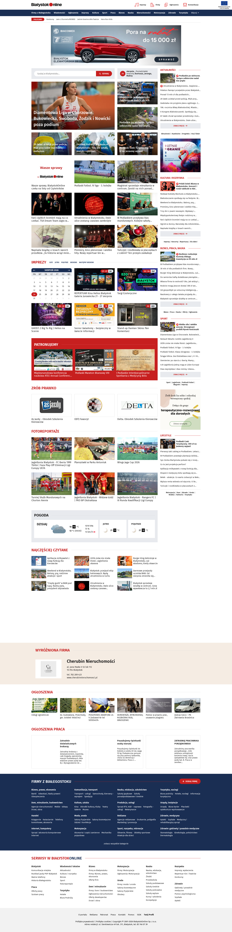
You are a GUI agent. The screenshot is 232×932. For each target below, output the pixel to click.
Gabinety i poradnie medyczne (183, 889)
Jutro (57, 262)
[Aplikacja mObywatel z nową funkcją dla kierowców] (38, 561)
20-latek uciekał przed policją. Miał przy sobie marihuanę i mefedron (178, 99)
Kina (76, 806)
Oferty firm (94, 880)
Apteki (163, 819)
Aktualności (167, 70)
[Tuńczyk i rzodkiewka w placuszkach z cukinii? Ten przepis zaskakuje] (137, 236)
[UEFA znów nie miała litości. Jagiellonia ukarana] (81, 561)
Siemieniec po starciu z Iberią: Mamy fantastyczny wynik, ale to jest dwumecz (178, 360)
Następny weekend (86, 262)
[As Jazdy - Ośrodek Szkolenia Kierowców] (51, 405)
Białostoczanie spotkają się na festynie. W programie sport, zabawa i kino (179, 198)
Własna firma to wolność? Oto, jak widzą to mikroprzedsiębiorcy (179, 281)
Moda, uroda (80, 815)
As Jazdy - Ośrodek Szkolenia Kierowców (47, 421)
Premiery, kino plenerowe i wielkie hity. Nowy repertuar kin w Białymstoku (93, 251)
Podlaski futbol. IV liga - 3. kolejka (92, 185)
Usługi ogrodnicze (40, 715)
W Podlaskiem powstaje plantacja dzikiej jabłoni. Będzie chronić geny (178, 456)
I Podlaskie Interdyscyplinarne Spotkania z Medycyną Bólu (133, 374)
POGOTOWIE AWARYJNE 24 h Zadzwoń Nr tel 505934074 (101, 717)
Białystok (36, 866)
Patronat (104, 914)
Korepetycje (151, 900)
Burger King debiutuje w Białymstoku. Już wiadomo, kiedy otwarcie (145, 561)
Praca (112, 13)
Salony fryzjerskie (82, 819)
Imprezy (143, 5)
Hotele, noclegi (182, 793)
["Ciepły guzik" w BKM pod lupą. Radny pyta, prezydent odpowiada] (38, 586)
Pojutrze (64, 262)
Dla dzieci (193, 242)
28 (57, 294)
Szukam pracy (37, 894)
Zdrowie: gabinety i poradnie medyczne (179, 828)
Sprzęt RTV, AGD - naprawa (129, 806)
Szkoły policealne (154, 890)
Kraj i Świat (195, 134)
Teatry (105, 806)
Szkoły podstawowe (155, 883)
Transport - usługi (82, 793)
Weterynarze (130, 809)
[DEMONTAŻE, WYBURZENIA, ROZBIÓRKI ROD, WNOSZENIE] (130, 705)
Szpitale (171, 819)
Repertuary (184, 242)
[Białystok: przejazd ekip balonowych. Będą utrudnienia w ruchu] (81, 573)
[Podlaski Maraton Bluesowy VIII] (94, 360)
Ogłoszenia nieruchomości (101, 894)
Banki (34, 793)
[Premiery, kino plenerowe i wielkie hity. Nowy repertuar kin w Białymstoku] (94, 236)
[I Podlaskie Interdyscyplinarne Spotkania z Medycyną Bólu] (135, 360)
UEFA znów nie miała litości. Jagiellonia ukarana (100, 561)
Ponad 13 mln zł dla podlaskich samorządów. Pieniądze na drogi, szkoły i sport (179, 94)
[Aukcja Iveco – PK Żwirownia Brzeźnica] (187, 705)
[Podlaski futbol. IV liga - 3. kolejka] (94, 171)
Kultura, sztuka (81, 802)
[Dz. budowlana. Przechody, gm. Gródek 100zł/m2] (73, 705)
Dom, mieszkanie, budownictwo (47, 802)
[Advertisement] (116, 616)
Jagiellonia (176, 382)
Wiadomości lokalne (70, 866)
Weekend (73, 262)
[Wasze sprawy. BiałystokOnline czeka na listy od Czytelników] (51, 171)
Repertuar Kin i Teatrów (185, 874)
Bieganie (176, 384)
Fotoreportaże (45, 431)
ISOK (139, 914)
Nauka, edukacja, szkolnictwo (132, 789)
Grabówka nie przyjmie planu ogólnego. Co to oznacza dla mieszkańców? (179, 103)
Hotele (63, 894)
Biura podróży (166, 793)
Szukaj (105, 73)
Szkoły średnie (152, 886)
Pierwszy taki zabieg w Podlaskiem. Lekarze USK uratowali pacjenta (180, 451)
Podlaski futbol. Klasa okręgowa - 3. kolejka (180, 352)
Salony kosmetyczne (101, 819)
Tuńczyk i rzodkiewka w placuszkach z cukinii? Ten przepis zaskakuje (137, 251)
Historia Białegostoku (41, 880)
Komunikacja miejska (41, 870)
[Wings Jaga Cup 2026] (137, 448)
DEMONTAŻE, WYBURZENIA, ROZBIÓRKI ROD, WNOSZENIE (130, 717)
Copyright (117, 921)
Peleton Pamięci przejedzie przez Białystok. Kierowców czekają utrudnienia (180, 90)
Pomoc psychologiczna (185, 894)
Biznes (122, 13)
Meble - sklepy (61, 806)
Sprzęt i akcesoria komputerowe (46, 832)
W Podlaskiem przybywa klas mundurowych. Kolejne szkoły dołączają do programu (133, 219)
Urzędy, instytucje (169, 802)
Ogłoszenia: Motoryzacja (128, 874)
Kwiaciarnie (48, 819)
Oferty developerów (98, 897)
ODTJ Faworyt (81, 419)
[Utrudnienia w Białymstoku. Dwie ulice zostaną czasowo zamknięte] (94, 204)
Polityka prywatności (84, 921)
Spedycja (88, 796)
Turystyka (183, 13)
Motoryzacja (159, 13)
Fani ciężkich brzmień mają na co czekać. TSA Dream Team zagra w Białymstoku (49, 219)
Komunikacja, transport (85, 789)
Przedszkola (151, 880)
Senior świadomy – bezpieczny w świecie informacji (92, 330)
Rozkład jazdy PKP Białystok (44, 874)
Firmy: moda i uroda (126, 884)
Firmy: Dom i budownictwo (101, 890)
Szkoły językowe (124, 793)
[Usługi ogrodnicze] (44, 705)
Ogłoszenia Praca (48, 729)
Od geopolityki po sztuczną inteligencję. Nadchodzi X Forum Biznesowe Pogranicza (179, 290)
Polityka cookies (103, 921)
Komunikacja (193, 5)
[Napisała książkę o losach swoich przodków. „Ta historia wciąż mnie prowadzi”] (51, 236)
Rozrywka (179, 866)
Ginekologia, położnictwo (185, 832)
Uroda (191, 492)
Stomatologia (166, 832)
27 (51, 294)
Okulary (120, 894)
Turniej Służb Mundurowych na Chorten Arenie (48, 499)
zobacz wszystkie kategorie (116, 843)
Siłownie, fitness (124, 832)
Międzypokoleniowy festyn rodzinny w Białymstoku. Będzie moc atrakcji (177, 215)
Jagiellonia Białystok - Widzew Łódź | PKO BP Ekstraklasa (93, 499)
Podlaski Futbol (188, 382)
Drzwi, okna (36, 809)
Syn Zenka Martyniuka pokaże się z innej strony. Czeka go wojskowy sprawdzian (178, 460)
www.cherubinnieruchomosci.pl (82, 677)
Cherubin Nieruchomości (91, 661)
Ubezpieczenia (38, 796)
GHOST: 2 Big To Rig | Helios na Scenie (48, 330)
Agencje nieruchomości (42, 806)
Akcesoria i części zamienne (87, 832)
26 (46, 294)
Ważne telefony (38, 877)
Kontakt (121, 914)
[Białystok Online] (46, 5)
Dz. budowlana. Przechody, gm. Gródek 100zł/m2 (73, 716)
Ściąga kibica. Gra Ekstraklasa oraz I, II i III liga (179, 356)
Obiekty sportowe (142, 832)
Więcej (194, 13)
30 (69, 294)
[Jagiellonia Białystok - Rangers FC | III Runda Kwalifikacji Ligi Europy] (137, 483)
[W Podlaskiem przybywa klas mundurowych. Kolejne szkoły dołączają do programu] (137, 204)
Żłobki (149, 876)
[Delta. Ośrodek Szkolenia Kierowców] (137, 405)
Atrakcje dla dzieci (125, 835)
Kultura (95, 13)
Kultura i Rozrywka (172, 178)
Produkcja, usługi (126, 802)
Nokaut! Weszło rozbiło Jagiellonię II (176, 339)
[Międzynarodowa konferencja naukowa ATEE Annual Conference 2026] (53, 360)
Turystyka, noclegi (169, 789)
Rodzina (172, 495)
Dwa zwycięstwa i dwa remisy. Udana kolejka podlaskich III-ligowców (177, 369)
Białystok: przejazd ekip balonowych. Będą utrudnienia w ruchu (101, 573)
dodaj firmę (191, 781)
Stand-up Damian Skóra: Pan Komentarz (133, 330)
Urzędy (163, 806)
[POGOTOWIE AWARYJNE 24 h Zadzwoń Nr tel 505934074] (102, 705)
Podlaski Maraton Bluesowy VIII (92, 373)
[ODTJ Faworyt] (94, 405)
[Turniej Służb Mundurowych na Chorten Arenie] (51, 483)
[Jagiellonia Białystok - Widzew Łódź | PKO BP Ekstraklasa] (94, 483)
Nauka (131, 13)
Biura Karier (173, 806)
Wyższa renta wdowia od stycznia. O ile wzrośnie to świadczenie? (177, 481)
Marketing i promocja (127, 822)
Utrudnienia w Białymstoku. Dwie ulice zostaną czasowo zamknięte (92, 219)
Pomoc (131, 914)
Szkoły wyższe (152, 893)
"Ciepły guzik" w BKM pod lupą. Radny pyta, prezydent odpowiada (59, 586)
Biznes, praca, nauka (172, 248)
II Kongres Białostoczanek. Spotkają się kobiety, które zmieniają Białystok (178, 112)
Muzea (85, 809)
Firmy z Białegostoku (41, 13)
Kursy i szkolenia (153, 896)
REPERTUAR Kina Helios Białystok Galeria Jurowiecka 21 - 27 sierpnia (93, 295)
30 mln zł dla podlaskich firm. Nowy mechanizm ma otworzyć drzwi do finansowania (176, 268)
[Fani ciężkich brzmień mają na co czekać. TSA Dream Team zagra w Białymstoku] (51, 204)
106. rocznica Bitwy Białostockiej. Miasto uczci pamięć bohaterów (178, 107)
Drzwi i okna (94, 900)
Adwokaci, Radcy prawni (49, 793)
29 (63, 294)
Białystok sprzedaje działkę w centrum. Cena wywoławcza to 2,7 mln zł (145, 586)
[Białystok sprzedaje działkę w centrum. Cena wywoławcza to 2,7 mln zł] (124, 586)
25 (40, 294)
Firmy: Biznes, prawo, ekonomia (98, 875)
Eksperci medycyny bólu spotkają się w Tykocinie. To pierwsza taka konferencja (178, 473)
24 (34, 294)
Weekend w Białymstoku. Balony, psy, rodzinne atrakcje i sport (59, 573)
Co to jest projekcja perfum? (173, 464)
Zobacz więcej (178, 126)
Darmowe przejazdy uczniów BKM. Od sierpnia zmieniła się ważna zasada (143, 573)
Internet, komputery (41, 828)
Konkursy (50, 19)
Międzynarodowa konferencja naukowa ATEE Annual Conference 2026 (52, 374)
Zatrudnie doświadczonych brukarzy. (68, 743)
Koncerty (174, 242)
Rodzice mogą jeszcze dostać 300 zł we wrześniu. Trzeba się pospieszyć (177, 286)
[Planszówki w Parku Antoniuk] (94, 448)
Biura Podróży (66, 898)
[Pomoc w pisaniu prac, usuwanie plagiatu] (159, 705)
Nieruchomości (144, 13)
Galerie (77, 809)
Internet (35, 835)
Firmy (158, 5)
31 (34, 298)
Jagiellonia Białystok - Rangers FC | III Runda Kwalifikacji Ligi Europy (136, 499)
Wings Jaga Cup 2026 (128, 462)
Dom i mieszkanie (97, 886)
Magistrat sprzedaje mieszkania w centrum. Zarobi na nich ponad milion (135, 187)
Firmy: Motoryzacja (125, 870)
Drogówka (186, 134)
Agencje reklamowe (126, 819)
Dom (178, 492)
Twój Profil (149, 914)
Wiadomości (59, 13)
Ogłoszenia (174, 5)
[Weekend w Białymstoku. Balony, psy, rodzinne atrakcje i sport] (38, 573)
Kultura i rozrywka (68, 874)
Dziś (51, 262)
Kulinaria (179, 495)
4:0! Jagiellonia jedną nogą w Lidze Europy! (179, 365)
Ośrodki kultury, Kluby (90, 806)
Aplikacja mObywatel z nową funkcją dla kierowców (58, 561)
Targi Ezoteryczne (127, 293)
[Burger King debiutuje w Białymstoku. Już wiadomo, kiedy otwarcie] (124, 561)
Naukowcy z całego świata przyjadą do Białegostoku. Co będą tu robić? (177, 294)
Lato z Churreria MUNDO (65, 19)
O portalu (82, 914)
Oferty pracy (36, 891)
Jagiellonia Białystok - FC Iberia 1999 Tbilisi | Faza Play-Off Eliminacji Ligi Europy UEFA (51, 465)
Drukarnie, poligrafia (146, 819)
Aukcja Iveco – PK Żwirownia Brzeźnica (184, 716)
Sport (104, 13)
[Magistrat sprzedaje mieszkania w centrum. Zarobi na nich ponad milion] (137, 171)
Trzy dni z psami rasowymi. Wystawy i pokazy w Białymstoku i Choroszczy (177, 211)
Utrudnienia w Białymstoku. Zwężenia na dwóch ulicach (180, 86)
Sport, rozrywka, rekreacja (130, 828)
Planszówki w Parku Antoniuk (90, 462)
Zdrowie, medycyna (170, 815)
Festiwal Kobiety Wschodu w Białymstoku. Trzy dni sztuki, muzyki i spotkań (179, 194)
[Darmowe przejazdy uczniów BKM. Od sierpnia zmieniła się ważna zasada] (124, 573)
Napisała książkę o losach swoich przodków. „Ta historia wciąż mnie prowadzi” (50, 251)
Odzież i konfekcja (82, 822)
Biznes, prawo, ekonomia (43, 789)
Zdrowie (172, 13)
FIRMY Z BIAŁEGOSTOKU (51, 781)
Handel (35, 815)
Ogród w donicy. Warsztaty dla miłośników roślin (179, 224)
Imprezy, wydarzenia (184, 870)
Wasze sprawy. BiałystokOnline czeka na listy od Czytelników (48, 187)
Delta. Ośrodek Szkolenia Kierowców (137, 419)
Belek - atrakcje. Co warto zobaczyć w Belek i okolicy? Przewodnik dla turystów (180, 477)
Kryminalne (176, 134)
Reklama (121, 815)
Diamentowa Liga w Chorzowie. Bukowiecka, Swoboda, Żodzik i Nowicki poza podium (180, 334)
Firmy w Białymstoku (98, 870)
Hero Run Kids (106, 19)
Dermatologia (166, 835)
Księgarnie (36, 819)
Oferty (185, 312)
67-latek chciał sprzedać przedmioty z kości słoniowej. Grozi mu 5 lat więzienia (180, 116)
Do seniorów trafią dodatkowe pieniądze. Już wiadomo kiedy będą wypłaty (179, 277)
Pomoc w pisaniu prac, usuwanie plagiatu (157, 716)
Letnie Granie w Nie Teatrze (88, 19)
